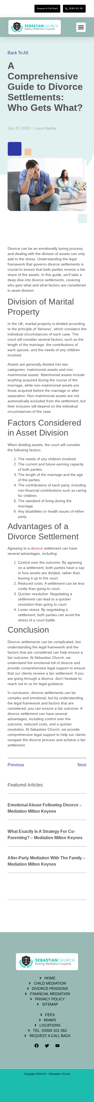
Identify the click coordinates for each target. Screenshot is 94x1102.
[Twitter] (47, 1046)
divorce (37, 548)
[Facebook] (36, 1046)
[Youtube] (57, 1046)
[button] (81, 27)
